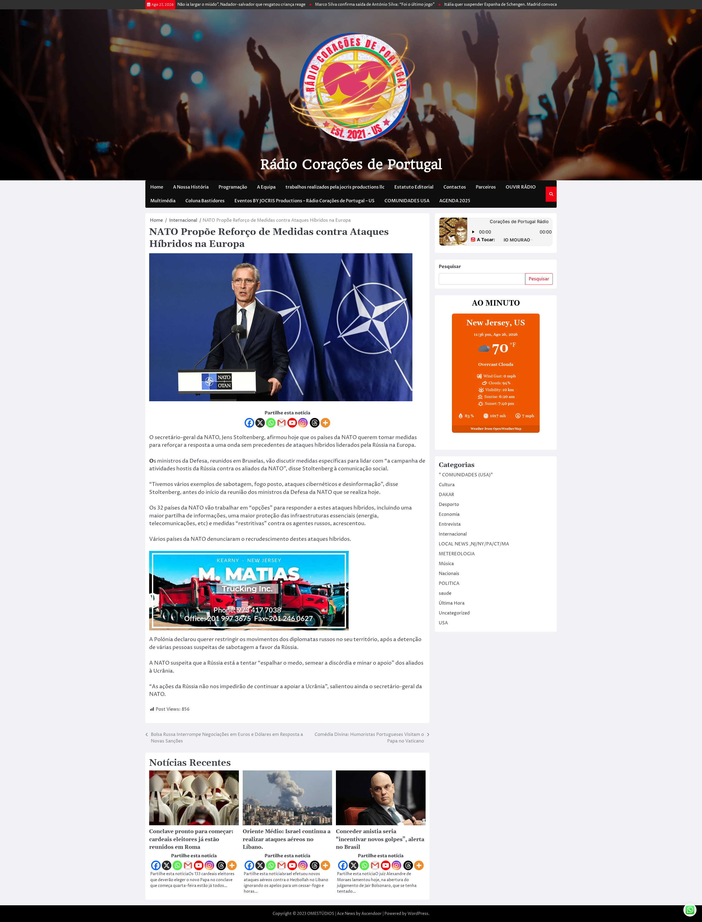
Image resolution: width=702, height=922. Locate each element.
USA (443, 623)
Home (156, 187)
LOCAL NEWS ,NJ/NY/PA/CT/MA (474, 544)
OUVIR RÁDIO (521, 187)
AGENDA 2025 (454, 201)
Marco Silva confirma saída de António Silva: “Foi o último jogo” (330, 4)
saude (445, 593)
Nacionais (449, 574)
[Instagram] (303, 423)
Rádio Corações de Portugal (351, 164)
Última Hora (452, 603)
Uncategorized (454, 613)
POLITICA (449, 583)
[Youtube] (292, 423)
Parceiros (486, 187)
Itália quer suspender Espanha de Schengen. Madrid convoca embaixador (468, 4)
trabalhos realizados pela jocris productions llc (334, 187)
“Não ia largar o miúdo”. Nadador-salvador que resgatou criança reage (196, 4)
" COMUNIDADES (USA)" (466, 475)
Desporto (449, 505)
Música (446, 564)
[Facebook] (249, 423)
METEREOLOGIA (457, 554)
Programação (233, 187)
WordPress (417, 913)
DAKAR (446, 495)
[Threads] (314, 423)
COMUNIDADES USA (406, 201)
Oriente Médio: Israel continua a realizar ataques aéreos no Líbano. (286, 839)
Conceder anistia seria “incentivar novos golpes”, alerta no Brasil (380, 839)
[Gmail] (281, 423)
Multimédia (163, 201)
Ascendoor (371, 913)
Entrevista (450, 524)
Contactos (454, 187)
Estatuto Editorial (414, 187)
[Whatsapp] (271, 423)
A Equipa (266, 187)
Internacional (453, 534)
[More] (325, 423)
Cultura (447, 485)
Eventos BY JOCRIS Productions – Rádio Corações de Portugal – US (304, 201)
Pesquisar (450, 267)
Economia (449, 514)
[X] (260, 423)
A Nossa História (191, 187)
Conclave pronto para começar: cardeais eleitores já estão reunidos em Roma (191, 839)
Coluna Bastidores (205, 201)
